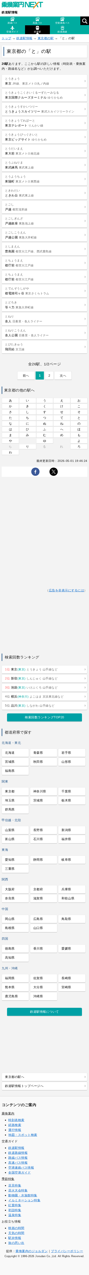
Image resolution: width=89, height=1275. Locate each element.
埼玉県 (10, 800)
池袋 (31, 687)
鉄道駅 (37, 31)
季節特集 (8, 1179)
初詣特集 (14, 1210)
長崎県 (66, 978)
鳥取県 (66, 919)
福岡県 (10, 978)
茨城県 (38, 800)
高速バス (37, 23)
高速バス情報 (18, 1162)
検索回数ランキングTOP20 (44, 717)
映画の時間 (16, 1228)
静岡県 (38, 859)
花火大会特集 (18, 1190)
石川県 (38, 839)
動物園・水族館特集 (22, 1195)
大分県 (38, 987)
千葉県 (66, 791)
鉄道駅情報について (44, 1011)
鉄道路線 (62, 31)
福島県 (10, 770)
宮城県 (10, 761)
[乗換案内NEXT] (24, 6)
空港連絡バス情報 (21, 1167)
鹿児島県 (11, 996)
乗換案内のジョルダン (32, 1251)
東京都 (10, 791)
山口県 (38, 928)
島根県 (10, 928)
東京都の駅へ (14, 1077)
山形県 (66, 761)
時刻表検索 (16, 1120)
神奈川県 (39, 791)
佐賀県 (38, 978)
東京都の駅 (46, 38)
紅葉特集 (14, 1205)
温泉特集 (14, 1215)
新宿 (31, 678)
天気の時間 (16, 1233)
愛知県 (10, 859)
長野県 (38, 830)
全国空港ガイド (19, 1172)
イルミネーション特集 (24, 1200)
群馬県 (10, 809)
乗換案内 (8, 1113)
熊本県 (10, 987)
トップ (6, 38)
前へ (26, 375)
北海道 (10, 752)
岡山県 (10, 919)
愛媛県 (66, 948)
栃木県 (66, 800)
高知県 (10, 957)
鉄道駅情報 (10, 12)
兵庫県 (66, 889)
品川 (30, 705)
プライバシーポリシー (67, 1251)
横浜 (34, 696)
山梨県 (10, 830)
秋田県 (38, 761)
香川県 (38, 948)
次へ (63, 375)
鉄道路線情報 (18, 1152)
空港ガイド (12, 31)
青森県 (38, 752)
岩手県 (66, 752)
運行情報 (14, 1130)
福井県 (66, 839)
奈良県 (10, 898)
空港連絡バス (62, 23)
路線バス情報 (18, 1157)
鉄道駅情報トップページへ (24, 1086)
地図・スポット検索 (22, 1135)
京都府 (38, 889)
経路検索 (14, 1125)
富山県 (10, 839)
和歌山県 (67, 898)
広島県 (38, 919)
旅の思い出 (16, 1243)
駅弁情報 (14, 1238)
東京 (31, 669)
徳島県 (10, 948)
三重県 (10, 868)
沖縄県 (38, 996)
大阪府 (10, 889)
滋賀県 (38, 898)
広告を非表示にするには (66, 590)
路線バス (12, 23)
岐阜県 (66, 859)
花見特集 (14, 1185)
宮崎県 (66, 987)
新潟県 (66, 830)
